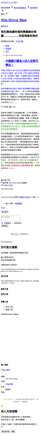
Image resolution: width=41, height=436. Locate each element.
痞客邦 (22, 197)
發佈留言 (5, 226)
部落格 (8, 49)
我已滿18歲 (5, 431)
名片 (7, 51)
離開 (13, 431)
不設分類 (19, 41)
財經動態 (18, 204)
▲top (3, 208)
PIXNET (10, 399)
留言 (27, 197)
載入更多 (5, 212)
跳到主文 (4, 26)
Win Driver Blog (14, 20)
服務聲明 (25, 402)
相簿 (7, 46)
